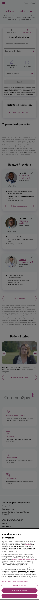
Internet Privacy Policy (9, 581)
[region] (19, 563)
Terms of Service (22, 581)
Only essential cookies (19, 590)
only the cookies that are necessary (23, 559)
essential (28, 544)
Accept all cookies (20, 596)
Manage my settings (19, 585)
